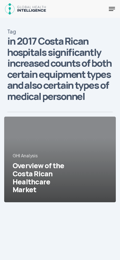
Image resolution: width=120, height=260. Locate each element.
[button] (112, 9)
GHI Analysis (25, 155)
